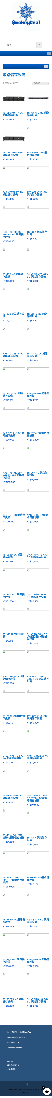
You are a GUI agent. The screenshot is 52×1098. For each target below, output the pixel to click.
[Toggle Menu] (49, 53)
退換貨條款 (11, 1069)
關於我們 (10, 1062)
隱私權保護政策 (13, 1065)
